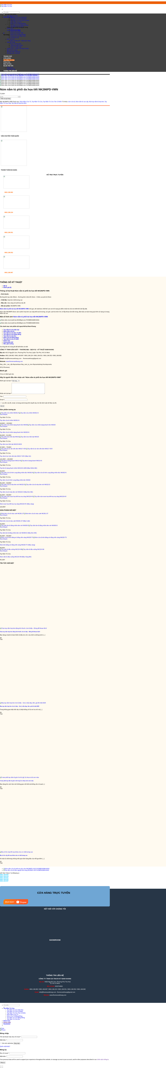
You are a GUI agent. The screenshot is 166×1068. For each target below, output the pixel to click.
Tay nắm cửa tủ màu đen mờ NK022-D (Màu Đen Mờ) (16, 492)
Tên (1, 396)
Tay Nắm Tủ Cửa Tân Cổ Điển (19, 20)
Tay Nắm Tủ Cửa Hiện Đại (18, 17)
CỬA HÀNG (7, 58)
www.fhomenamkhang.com (14, 361)
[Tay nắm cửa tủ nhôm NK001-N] (19, 413)
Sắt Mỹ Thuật (11, 42)
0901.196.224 (8, 212)
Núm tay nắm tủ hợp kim (96, 101)
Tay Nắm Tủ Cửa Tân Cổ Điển (52, 101)
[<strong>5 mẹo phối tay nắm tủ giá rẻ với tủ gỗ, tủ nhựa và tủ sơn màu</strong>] (19, 777)
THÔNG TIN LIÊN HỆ (10, 71)
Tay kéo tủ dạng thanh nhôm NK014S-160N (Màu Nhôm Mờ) (18, 468)
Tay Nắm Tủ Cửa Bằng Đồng (19, 25)
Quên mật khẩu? (5, 1046)
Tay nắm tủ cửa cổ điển (11, 339)
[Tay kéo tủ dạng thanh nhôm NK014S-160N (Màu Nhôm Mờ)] (21, 460)
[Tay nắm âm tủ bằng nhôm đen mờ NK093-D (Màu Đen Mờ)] (29, 525)
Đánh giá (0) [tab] (7, 287)
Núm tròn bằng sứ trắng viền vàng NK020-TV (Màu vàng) (17, 545)
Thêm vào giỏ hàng (5, 98)
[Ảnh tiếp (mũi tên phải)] (2, 1067)
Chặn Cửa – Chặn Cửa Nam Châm (18, 48)
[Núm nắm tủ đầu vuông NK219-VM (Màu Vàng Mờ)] (22, 549)
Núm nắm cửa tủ (8, 331)
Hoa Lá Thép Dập (15, 47)
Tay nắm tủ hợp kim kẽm (18, 103)
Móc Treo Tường (12, 50)
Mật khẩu (3, 1040)
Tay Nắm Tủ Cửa (12, 16)
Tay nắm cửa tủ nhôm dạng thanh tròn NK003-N (14, 432)
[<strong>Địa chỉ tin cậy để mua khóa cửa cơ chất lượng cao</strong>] (16, 852)
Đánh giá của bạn (6, 380)
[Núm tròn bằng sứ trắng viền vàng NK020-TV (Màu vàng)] (33, 537)
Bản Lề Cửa (7, 64)
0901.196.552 (8, 252)
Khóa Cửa (10, 28)
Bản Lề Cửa (10, 39)
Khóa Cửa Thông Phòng (18, 34)
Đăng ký (3, 1062)
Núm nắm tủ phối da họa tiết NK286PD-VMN (30, 317)
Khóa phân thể (8, 342)
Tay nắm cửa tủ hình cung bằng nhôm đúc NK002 (15, 480)
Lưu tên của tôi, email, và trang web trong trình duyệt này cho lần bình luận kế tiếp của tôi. (29, 403)
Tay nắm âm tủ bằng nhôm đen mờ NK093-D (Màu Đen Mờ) (18, 533)
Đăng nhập (16, 1043)
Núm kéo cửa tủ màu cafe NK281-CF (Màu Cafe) (15, 521)
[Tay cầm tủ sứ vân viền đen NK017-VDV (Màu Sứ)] (26, 448)
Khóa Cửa (6, 62)
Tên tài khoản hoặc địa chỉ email (10, 1037)
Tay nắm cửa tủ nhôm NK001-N (9, 420)
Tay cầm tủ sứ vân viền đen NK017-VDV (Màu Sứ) (15, 456)
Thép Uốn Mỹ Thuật (16, 45)
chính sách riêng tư (103, 1059)
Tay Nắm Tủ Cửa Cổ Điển (18, 19)
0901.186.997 (8, 272)
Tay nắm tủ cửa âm (9, 336)
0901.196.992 (8, 192)
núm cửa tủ (71, 101)
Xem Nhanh (3, 414)
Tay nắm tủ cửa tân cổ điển (12, 333)
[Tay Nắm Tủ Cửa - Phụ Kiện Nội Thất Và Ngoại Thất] (6, 5)
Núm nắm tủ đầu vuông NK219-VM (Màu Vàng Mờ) (15, 557)
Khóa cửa (10, 67)
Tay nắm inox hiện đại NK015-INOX (11, 444)
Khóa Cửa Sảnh (15, 30)
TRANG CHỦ (7, 56)
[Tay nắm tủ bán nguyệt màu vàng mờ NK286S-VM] (26, 870)
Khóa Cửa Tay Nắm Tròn (18, 36)
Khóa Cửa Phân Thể (16, 33)
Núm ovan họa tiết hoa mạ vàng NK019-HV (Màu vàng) (17, 504)
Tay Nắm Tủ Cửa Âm (16, 26)
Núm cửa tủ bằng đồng (11, 337)
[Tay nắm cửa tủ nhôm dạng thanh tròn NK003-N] (28, 425)
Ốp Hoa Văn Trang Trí (13, 51)
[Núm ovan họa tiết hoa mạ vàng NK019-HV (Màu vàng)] (33, 496)
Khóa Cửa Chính (15, 31)
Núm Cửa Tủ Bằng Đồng (18, 23)
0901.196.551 (8, 232)
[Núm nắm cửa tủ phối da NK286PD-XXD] (26, 868)
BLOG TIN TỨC (8, 66)
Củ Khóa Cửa (14, 37)
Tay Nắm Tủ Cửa (8, 60)
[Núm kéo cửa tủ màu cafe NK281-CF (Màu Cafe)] (24, 513)
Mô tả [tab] (5, 286)
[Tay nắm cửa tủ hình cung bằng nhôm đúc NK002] (33, 472)
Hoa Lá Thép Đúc (15, 44)
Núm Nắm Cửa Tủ (16, 22)
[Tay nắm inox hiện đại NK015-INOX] (19, 437)
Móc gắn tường (8, 343)
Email (2, 399)
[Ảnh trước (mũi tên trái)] (0, 1067)
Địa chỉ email (4, 1053)
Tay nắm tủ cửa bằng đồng (12, 334)
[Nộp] (4, 1007)
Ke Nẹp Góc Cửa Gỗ (13, 53)
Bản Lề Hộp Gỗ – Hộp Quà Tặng (20, 40)
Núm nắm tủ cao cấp (82, 101)
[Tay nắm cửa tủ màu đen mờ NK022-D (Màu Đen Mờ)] (25, 484)
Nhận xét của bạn (6, 393)
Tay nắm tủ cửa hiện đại (11, 329)
